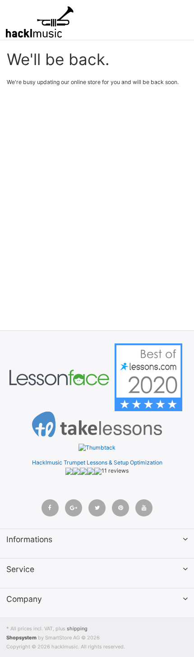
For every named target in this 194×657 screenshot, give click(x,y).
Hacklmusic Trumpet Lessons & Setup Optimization (97, 462)
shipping (77, 628)
